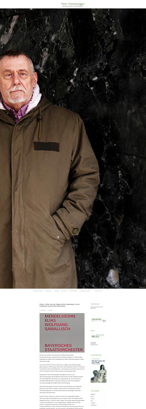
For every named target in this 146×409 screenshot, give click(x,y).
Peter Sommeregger (73, 3)
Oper (92, 400)
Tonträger (50, 310)
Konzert (92, 398)
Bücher (92, 396)
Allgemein (93, 394)
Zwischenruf (93, 405)
